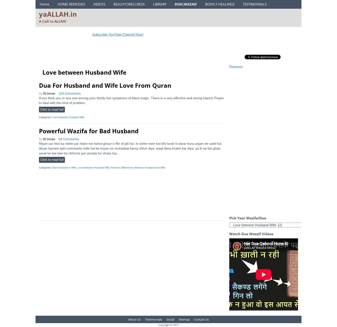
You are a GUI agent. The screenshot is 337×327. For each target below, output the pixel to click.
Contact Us (201, 319)
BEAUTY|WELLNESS (129, 4)
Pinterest (236, 67)
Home (44, 4)
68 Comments (68, 139)
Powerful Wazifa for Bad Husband (88, 131)
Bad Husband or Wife (64, 167)
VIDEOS (99, 4)
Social (170, 319)
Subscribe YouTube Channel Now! (112, 34)
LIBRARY (159, 4)
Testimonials (153, 319)
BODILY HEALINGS (220, 4)
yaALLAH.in (58, 14)
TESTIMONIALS (255, 4)
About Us (134, 319)
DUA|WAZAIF (186, 4)
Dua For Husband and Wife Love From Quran (105, 85)
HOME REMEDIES (71, 4)
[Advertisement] (122, 53)
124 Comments (69, 93)
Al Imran (49, 93)
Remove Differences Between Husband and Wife (138, 167)
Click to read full (52, 109)
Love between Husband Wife (68, 117)
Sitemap (184, 319)
